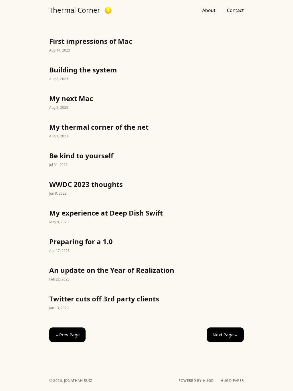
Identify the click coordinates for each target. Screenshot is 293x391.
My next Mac (146, 102)
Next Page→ (225, 334)
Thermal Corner (74, 10)
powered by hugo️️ (196, 380)
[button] (108, 10)
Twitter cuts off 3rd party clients (146, 302)
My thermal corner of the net (146, 131)
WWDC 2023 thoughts (146, 188)
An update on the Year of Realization (146, 274)
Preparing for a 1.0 (146, 245)
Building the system (146, 73)
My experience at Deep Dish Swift (146, 217)
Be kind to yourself (146, 159)
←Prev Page (67, 334)
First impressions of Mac (146, 45)
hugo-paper (232, 380)
